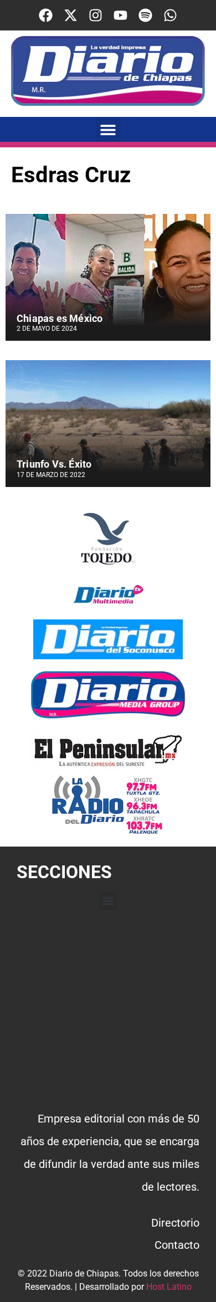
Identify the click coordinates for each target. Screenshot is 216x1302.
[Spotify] (145, 15)
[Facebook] (45, 15)
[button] (108, 129)
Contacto (177, 1245)
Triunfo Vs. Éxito (54, 464)
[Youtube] (120, 15)
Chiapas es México (59, 318)
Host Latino (169, 1287)
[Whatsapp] (170, 15)
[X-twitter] (70, 15)
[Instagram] (95, 15)
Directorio (175, 1222)
